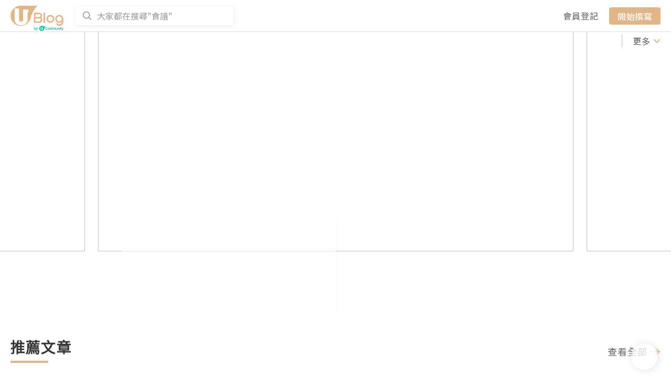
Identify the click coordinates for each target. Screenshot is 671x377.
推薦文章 (293, 41)
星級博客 (340, 41)
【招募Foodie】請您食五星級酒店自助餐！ (261, 316)
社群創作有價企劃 (48, 41)
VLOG (437, 41)
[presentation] (46, 181)
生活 (610, 41)
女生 (525, 41)
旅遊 (497, 41)
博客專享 (386, 41)
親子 (582, 41)
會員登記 (581, 15)
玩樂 (553, 41)
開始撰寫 (635, 15)
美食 (469, 41)
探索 (256, 41)
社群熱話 (124, 41)
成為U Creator (195, 41)
